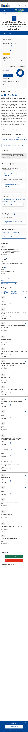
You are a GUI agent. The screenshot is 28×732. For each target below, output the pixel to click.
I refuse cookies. (14, 729)
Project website (7, 46)
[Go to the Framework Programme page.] (14, 18)
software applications (14, 139)
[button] (19, 5)
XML (15, 556)
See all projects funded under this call (12, 236)
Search (22, 5)
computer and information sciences (19, 137)
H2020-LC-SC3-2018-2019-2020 (10, 232)
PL (16, 94)
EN (4, 94)
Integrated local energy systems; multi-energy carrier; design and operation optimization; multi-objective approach (13, 155)
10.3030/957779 (6, 50)
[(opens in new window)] (5, 5)
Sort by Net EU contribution (14, 292)
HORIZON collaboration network (9, 284)
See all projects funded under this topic (13, 204)
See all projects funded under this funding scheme (13, 222)
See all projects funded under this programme (11, 174)
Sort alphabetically (4, 292)
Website (4, 280)
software (5, 139)
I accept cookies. (14, 726)
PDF (15, 560)
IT (13, 94)
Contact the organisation (8, 279)
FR (10, 94)
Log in (16, 5)
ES (7, 94)
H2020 (4, 13)
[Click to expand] (25, 297)
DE (1, 94)
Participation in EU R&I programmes (10, 282)
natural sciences (5, 137)
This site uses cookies (7, 722)
